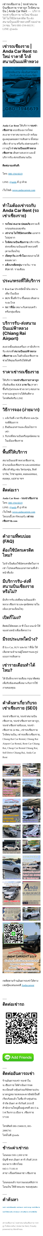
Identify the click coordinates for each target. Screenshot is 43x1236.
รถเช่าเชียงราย (36, 1207)
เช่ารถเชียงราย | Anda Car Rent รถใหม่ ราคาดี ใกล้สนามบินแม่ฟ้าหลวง (20, 54)
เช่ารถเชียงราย (24, 1212)
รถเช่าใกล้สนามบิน (8, 1212)
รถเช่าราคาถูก (27, 1207)
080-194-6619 (15, 173)
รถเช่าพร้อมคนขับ (11, 1207)
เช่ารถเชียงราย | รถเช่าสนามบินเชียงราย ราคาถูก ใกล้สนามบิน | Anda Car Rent (21, 7)
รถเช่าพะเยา (20, 1207)
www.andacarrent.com (23, 190)
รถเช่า (4, 1207)
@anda (13, 182)
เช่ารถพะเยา (16, 1212)
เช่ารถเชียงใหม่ (33, 1212)
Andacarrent (28, 985)
